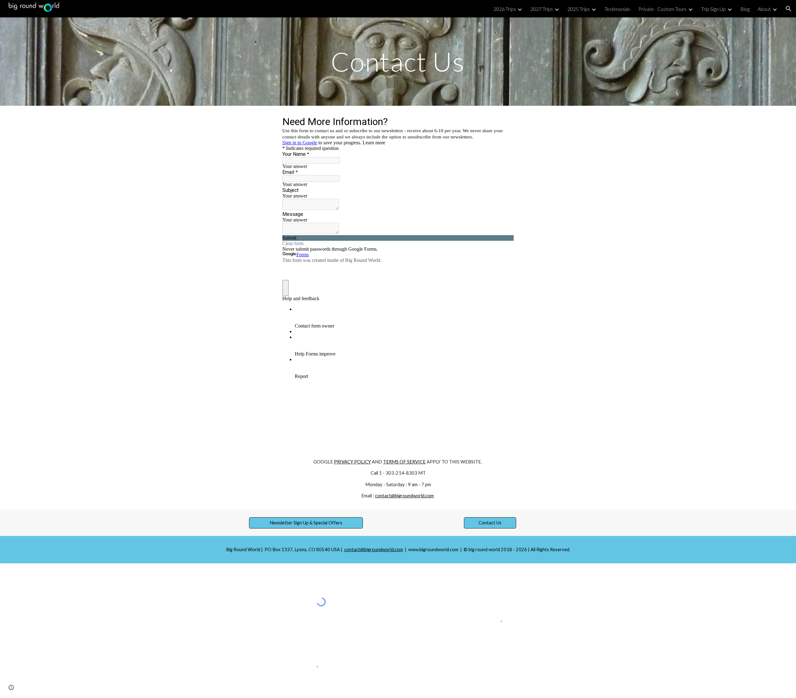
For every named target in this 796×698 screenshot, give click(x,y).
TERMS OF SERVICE (404, 461)
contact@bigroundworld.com (404, 495)
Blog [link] (745, 9)
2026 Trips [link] (504, 9)
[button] (788, 8)
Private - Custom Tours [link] (662, 9)
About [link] (764, 9)
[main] (398, 61)
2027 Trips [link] (541, 9)
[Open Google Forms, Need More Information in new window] (504, 121)
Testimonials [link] (617, 9)
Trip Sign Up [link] (713, 9)
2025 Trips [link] (578, 9)
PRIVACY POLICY (352, 461)
